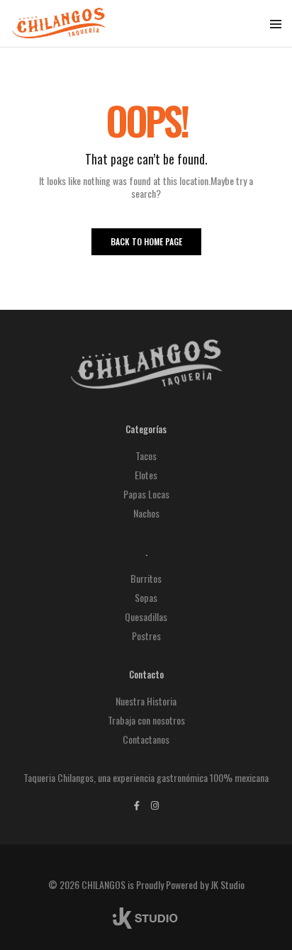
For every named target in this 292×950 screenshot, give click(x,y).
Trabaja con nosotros (146, 719)
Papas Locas (146, 493)
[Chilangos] (59, 31)
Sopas (146, 597)
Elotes (146, 474)
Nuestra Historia (146, 700)
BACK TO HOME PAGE (146, 241)
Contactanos (146, 739)
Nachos (146, 512)
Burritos (146, 578)
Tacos (146, 455)
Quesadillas (146, 616)
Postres (146, 635)
